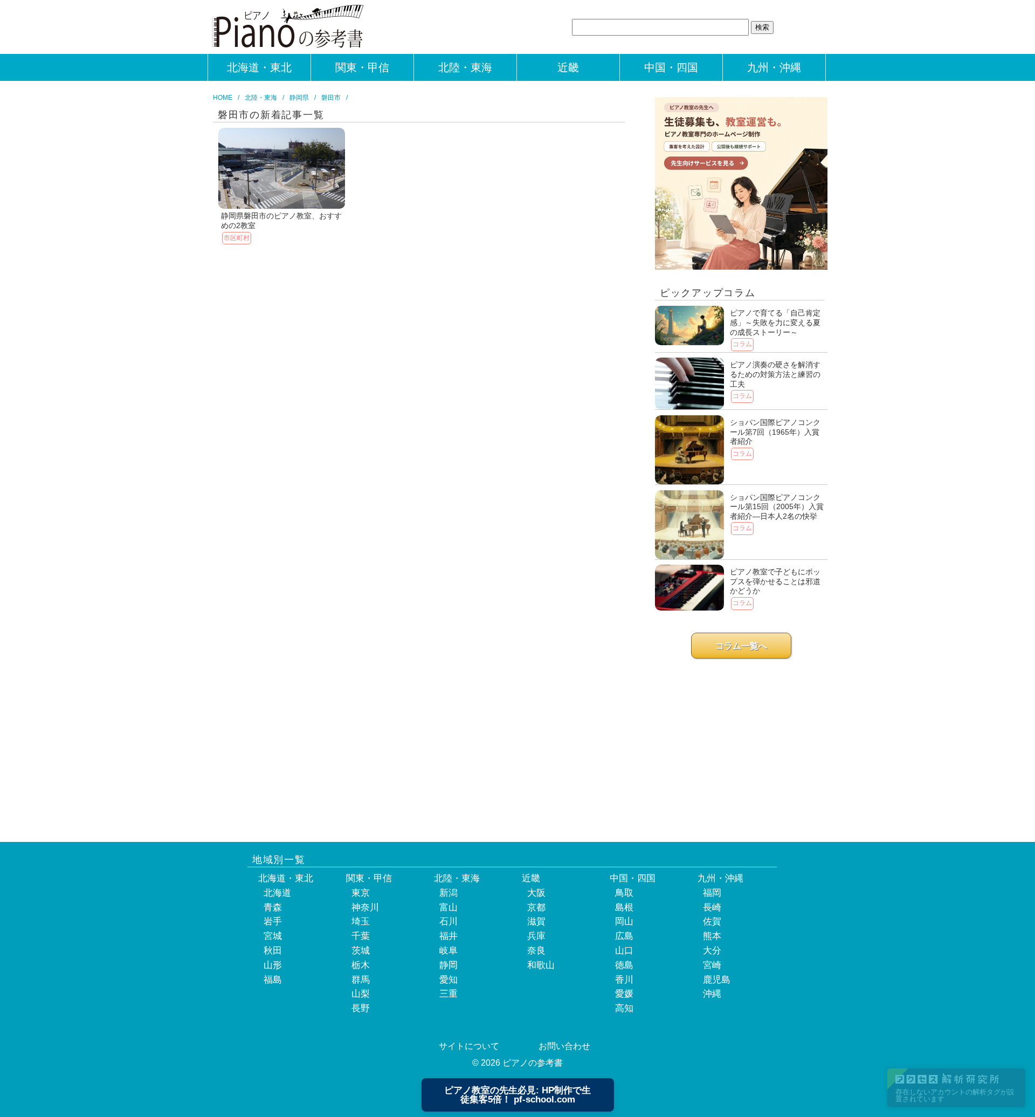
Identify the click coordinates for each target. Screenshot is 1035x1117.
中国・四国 (671, 67)
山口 (624, 950)
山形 (273, 965)
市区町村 (237, 238)
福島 (273, 980)
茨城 (360, 950)
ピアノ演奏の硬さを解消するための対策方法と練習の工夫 (775, 374)
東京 (360, 893)
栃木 (360, 965)
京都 (536, 907)
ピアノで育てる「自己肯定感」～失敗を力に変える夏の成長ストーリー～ (775, 322)
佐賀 (712, 921)
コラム (742, 344)
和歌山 (541, 965)
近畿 (568, 67)
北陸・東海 (465, 67)
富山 (448, 907)
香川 (624, 980)
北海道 (277, 893)
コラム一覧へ (741, 645)
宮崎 (712, 965)
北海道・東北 (259, 67)
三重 (448, 994)
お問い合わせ (564, 1046)
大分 (712, 950)
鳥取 (624, 893)
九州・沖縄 (774, 67)
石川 (448, 921)
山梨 (360, 994)
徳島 (624, 965)
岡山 (624, 921)
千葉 (360, 936)
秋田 (273, 950)
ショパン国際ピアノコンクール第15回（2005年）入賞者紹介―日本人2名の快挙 (777, 506)
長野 (360, 1008)
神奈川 (365, 907)
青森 (273, 907)
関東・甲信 (362, 67)
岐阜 (448, 950)
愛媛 (624, 994)
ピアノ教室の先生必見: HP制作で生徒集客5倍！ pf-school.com (517, 1095)
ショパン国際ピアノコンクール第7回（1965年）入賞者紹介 (775, 432)
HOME (222, 97)
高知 (624, 1008)
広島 (624, 936)
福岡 (712, 893)
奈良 (536, 950)
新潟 (448, 893)
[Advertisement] (741, 742)
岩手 (273, 921)
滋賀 (536, 921)
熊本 (712, 936)
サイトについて (469, 1046)
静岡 (448, 965)
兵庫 (536, 936)
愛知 (448, 980)
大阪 (536, 893)
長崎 (712, 907)
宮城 (273, 936)
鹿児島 (716, 980)
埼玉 (360, 921)
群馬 (360, 980)
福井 (448, 936)
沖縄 (712, 994)
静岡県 (299, 97)
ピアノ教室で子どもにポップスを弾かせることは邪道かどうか (775, 581)
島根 (624, 907)
